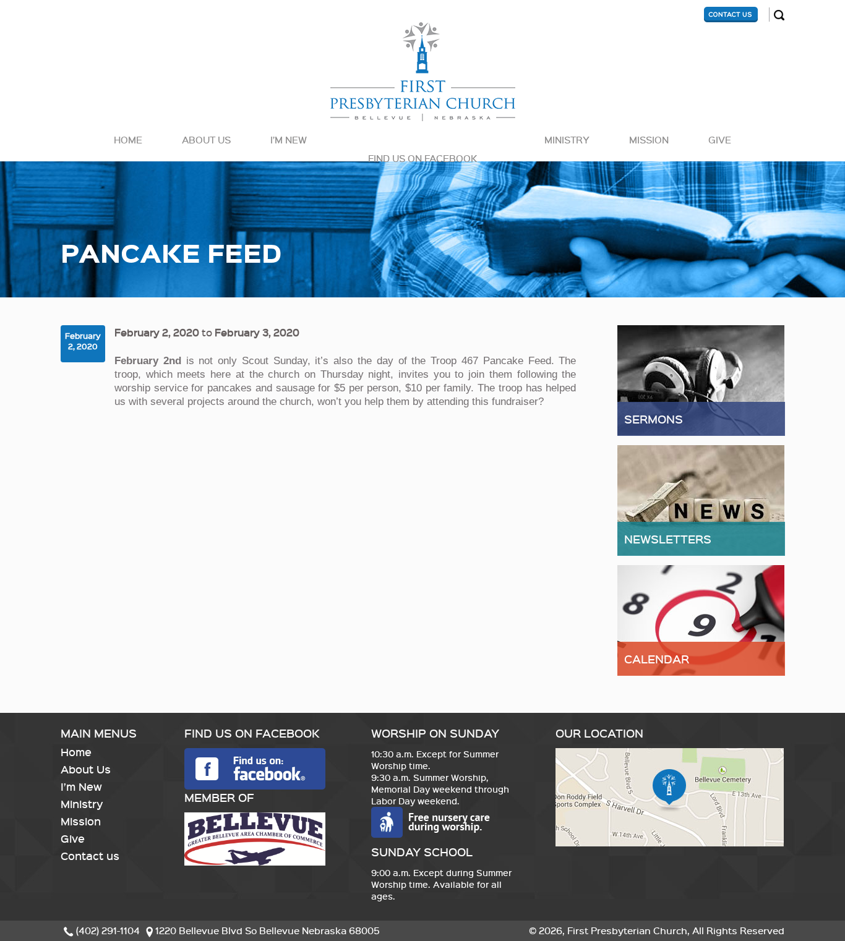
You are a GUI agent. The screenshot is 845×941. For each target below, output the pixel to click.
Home (128, 140)
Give (719, 140)
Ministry (567, 140)
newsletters (667, 539)
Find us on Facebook (422, 158)
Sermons (653, 419)
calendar (656, 658)
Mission (649, 140)
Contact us (90, 855)
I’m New (288, 140)
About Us (206, 140)
